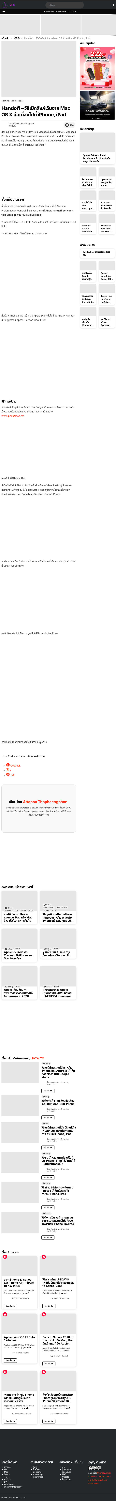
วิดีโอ (35, 1467)
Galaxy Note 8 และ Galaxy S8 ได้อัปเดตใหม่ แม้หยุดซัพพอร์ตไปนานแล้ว (106, 276)
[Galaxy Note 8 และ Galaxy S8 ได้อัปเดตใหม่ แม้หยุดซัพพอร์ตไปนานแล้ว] (107, 265)
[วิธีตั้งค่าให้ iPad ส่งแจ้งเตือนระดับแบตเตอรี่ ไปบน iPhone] (20, 1105)
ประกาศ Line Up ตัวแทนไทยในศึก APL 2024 (106, 299)
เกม (63, 1467)
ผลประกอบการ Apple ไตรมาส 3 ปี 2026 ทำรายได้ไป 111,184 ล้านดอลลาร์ (56, 993)
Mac (31, 911)
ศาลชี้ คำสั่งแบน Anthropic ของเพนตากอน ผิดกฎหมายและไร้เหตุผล (88, 205)
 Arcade (66, 1469)
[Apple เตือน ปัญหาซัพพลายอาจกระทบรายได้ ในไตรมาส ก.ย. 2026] (19, 976)
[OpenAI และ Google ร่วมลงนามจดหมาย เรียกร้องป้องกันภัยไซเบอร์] (107, 172)
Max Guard (61, 11)
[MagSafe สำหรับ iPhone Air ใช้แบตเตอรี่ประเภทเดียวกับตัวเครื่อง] (19, 1381)
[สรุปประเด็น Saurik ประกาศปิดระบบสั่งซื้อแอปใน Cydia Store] (88, 265)
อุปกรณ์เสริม (9, 1484)
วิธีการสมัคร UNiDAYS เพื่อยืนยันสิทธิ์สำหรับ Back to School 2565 (58, 1283)
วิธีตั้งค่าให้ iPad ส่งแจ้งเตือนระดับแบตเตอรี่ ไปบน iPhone (58, 1102)
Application (62, 907)
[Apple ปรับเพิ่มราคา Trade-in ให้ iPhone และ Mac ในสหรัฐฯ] (19, 939)
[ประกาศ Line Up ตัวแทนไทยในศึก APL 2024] (107, 288)
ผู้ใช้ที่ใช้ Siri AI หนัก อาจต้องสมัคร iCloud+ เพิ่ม (56, 953)
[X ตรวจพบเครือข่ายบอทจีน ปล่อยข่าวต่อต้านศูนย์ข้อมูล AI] (107, 195)
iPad (16, 911)
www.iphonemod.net (12, 416)
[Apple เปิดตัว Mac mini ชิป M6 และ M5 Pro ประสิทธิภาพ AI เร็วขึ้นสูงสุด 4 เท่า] (61, 25)
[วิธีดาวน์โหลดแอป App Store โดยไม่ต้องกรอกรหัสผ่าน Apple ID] (88, 288)
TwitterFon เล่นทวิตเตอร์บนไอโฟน (96, 253)
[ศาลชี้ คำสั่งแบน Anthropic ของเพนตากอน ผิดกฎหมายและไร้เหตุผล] (88, 195)
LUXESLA (72, 11)
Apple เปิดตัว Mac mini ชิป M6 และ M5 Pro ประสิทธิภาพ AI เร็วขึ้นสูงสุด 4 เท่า (60, 30)
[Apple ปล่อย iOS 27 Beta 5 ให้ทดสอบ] (19, 1324)
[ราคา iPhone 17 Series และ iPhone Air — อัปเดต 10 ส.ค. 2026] (19, 1266)
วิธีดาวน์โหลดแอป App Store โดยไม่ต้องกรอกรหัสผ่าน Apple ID (88, 299)
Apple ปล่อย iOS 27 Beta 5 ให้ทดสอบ (19, 1339)
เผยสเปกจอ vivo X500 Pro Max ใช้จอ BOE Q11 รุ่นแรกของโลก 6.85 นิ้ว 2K (106, 228)
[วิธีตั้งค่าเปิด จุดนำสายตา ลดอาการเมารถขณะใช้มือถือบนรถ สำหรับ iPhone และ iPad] (20, 1222)
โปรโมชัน (36, 1469)
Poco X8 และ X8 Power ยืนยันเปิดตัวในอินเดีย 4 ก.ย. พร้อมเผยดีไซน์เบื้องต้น (88, 228)
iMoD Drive (49, 11)
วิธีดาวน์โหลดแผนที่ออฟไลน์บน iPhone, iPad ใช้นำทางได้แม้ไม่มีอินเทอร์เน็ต (58, 1161)
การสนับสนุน (38, 1474)
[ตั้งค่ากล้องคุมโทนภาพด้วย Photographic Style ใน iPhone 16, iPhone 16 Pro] (58, 1381)
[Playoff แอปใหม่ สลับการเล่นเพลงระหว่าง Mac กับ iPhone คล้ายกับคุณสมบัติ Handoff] (58, 901)
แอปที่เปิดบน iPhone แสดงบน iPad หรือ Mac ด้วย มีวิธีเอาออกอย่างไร (18, 917)
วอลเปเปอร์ (66, 1472)
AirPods (7, 1479)
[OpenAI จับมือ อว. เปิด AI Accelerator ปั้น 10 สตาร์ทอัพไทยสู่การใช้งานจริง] (97, 142)
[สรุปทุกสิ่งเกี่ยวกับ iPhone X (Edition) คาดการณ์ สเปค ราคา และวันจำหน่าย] (88, 311)
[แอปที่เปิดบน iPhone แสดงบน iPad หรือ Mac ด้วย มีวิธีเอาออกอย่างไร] (19, 901)
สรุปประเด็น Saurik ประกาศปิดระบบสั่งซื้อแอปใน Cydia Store (88, 276)
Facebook (67, 1479)
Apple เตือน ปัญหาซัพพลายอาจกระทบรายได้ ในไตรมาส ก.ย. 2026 (18, 993)
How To (8, 911)
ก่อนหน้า (1, 25)
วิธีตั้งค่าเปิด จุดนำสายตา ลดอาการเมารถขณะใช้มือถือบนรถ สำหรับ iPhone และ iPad (57, 1221)
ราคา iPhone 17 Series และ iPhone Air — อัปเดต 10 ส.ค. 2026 (19, 1283)
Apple (17, 948)
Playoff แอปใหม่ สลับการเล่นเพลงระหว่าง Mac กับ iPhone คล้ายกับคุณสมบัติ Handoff (57, 917)
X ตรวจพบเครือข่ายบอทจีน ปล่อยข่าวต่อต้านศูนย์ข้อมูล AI (106, 205)
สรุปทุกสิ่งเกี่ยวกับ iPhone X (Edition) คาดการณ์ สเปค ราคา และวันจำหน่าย (88, 322)
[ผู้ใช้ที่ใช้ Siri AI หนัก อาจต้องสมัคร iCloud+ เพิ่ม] (58, 939)
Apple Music (49, 907)
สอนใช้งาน (37, 1472)
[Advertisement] (38, 170)
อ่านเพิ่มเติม (48, 1091)
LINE (64, 1474)
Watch (7, 1474)
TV (5, 1477)
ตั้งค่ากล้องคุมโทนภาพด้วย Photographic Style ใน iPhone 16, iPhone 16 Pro (57, 1398)
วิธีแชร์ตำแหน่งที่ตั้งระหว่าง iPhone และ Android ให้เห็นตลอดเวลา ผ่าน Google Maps (58, 1072)
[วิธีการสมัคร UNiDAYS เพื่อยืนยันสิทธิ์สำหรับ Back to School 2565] (58, 1266)
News (56, 948)
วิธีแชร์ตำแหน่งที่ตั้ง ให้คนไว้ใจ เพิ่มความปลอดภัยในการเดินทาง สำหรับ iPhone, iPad (58, 1131)
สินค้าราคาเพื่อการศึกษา (13, 1487)
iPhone (23, 911)
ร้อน (5, 1257)
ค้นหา (50, 5)
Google (65, 1477)
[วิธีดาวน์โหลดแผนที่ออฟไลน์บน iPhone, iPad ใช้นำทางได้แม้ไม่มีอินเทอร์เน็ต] (20, 1162)
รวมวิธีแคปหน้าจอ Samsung (105, 322)
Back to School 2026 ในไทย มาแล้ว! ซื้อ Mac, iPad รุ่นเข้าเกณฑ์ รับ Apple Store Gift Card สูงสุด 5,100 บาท (58, 1340)
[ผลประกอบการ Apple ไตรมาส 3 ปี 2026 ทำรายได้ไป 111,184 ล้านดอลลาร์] (58, 976)
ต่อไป (114, 25)
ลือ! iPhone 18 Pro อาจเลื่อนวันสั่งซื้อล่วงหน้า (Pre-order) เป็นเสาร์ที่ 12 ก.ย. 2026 (88, 182)
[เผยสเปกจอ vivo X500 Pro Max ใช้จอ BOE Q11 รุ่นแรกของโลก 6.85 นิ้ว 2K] (107, 218)
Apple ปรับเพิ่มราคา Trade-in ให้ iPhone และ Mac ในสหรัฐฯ (18, 955)
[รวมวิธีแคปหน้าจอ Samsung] (107, 311)
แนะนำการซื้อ (38, 1477)
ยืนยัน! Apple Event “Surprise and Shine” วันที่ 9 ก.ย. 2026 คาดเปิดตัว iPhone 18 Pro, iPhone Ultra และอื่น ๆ (19, 29)
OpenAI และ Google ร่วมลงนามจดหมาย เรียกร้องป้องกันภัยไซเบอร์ (107, 182)
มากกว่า (26, 1293)
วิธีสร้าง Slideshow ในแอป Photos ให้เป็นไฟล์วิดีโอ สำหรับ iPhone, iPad (57, 1191)
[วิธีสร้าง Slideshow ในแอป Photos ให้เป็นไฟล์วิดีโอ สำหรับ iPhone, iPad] (20, 1192)
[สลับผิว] (113, 5)
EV (5, 1482)
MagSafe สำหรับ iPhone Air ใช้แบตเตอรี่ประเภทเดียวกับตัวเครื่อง (19, 1398)
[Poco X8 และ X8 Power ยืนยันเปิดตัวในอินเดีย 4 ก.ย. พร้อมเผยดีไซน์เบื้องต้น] (88, 218)
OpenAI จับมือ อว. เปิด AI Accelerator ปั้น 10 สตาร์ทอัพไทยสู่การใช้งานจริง (96, 158)
